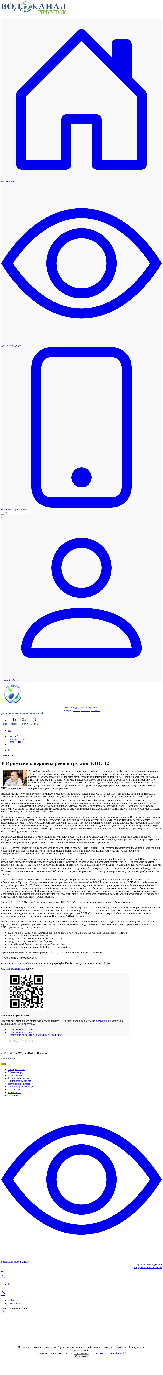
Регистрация (14, 1303)
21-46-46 (95, 710)
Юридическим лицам (19, 1081)
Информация (15, 1075)
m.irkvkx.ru (101, 1021)
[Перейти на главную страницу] (33, 13)
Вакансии (13, 1095)
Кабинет (12, 1300)
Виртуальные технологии (148, 1267)
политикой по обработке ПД (111, 1353)
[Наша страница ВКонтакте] (5, 1064)
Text (10, 730)
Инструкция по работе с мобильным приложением (35, 1035)
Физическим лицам (18, 1078)
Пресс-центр (14, 741)
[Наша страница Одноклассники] (2, 1064)
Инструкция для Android (21, 1029)
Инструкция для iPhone (20, 1032)
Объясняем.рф (15, 1072)
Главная (12, 736)
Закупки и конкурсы (19, 1083)
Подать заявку (15, 1089)
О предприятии (16, 739)
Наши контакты (9, 1058)
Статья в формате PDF (13, 968)
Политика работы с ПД (20, 1086)
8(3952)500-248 (81, 710)
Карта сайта (14, 1092)
